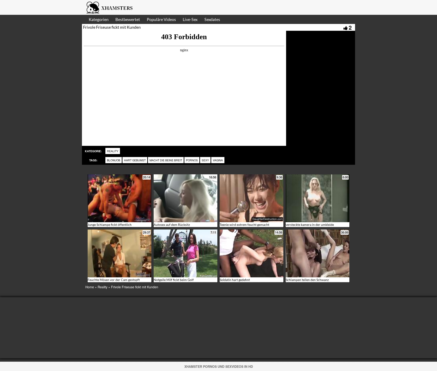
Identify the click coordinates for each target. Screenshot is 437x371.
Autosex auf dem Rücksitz (172, 225)
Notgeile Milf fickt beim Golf (174, 280)
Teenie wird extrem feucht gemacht (244, 225)
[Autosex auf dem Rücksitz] (185, 198)
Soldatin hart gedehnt (235, 280)
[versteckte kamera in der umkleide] (317, 198)
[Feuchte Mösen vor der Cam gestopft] (119, 253)
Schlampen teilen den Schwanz (307, 280)
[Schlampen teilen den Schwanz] (317, 253)
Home (89, 287)
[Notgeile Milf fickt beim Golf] (185, 253)
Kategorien (99, 19)
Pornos (192, 160)
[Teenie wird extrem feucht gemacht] (251, 198)
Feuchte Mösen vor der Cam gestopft (114, 280)
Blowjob (113, 160)
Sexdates (212, 19)
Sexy (205, 160)
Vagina (218, 160)
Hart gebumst (135, 160)
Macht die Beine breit (166, 160)
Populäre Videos (161, 19)
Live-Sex (190, 19)
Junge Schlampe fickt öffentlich (110, 225)
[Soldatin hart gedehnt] (251, 253)
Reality (112, 151)
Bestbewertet (127, 19)
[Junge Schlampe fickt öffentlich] (119, 198)
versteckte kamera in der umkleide (310, 225)
